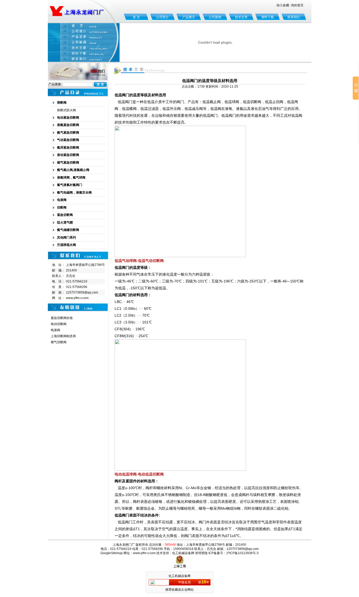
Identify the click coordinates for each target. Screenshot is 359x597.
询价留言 (297, 5)
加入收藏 (282, 5)
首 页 (136, 17)
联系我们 (294, 17)
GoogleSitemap (111, 553)
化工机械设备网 (183, 553)
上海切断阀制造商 (63, 336)
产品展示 (188, 17)
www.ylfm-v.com (77, 298)
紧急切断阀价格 (62, 318)
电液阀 (55, 330)
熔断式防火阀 (66, 110)
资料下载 (267, 17)
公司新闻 (215, 17)
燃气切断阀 (58, 342)
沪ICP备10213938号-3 (242, 553)
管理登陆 (201, 553)
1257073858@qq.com (82, 292)
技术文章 (241, 17)
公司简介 (162, 17)
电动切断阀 (58, 324)
